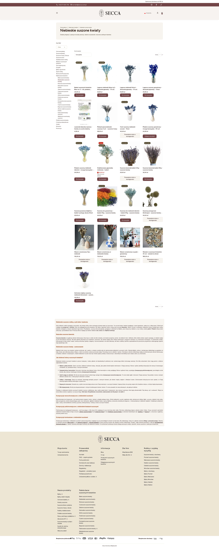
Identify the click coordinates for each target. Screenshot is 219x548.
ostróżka (72, 327)
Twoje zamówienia (63, 452)
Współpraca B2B (127, 452)
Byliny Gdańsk (148, 482)
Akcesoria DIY (61, 519)
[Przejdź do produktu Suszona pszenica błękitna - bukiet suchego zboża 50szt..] (84, 196)
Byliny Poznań (148, 474)
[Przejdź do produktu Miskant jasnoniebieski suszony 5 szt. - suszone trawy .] (107, 112)
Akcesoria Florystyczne (62, 73)
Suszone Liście (60, 57)
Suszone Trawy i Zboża (62, 55)
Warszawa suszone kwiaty (152, 460)
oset (97, 330)
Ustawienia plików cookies (87, 476)
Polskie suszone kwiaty (62, 120)
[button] (73, 13)
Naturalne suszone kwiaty (87, 510)
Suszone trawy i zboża (64, 508)
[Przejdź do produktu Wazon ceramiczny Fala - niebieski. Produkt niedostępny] (84, 237)
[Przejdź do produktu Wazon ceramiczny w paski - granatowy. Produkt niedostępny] (130, 237)
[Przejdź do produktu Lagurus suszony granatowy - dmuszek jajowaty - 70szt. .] (153, 73)
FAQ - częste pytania (85, 457)
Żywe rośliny (59, 71)
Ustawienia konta (62, 455)
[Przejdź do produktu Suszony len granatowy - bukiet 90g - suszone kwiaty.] (107, 196)
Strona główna (63, 27)
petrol (149, 329)
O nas (102, 455)
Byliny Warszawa (149, 476)
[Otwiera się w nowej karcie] (151, 4)
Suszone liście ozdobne (64, 505)
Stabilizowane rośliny (62, 59)
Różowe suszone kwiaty (64, 83)
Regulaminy (82, 468)
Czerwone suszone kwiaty (87, 505)
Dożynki (58, 67)
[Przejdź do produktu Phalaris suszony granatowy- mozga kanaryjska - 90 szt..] (153, 112)
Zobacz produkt (150, 136)
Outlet (58, 124)
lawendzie (124, 327)
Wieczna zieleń (62, 531)
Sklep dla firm (126, 455)
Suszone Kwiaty (60, 53)
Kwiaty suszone (62, 502)
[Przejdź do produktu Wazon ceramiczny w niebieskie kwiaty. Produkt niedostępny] (107, 237)
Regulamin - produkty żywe (87, 471)
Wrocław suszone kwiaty (151, 468)
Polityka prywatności (85, 474)
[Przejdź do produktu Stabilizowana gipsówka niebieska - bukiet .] (107, 153)
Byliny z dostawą (149, 471)
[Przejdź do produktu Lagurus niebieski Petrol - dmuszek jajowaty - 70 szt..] (130, 73)
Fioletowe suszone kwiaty (87, 516)
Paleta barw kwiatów (73, 27)
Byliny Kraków (148, 485)
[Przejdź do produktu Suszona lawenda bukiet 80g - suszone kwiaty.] (153, 153)
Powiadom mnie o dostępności (130, 135)
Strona (156, 54)
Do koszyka (79, 95)
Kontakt (81, 454)
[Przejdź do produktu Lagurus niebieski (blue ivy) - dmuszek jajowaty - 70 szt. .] (107, 73)
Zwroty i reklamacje (85, 465)
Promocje (58, 128)
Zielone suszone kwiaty (64, 89)
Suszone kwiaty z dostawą (152, 454)
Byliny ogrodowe (60, 69)
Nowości (58, 126)
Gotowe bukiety (60, 51)
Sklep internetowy (109, 545)
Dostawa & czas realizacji (87, 463)
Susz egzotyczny (60, 65)
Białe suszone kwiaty (63, 78)
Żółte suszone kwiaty (63, 95)
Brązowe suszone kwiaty (64, 107)
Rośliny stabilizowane (63, 510)
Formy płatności (84, 460)
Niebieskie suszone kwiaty (87, 499)
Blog (102, 452)
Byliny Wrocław (148, 479)
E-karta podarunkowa (62, 122)
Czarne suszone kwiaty (64, 105)
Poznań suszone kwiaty (151, 457)
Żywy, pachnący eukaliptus (65, 516)
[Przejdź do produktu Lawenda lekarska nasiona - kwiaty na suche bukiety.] (84, 112)
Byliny (59, 494)
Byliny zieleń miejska (63, 497)
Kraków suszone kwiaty (151, 463)
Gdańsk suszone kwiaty (151, 465)
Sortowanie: (77, 51)
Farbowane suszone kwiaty (87, 528)
